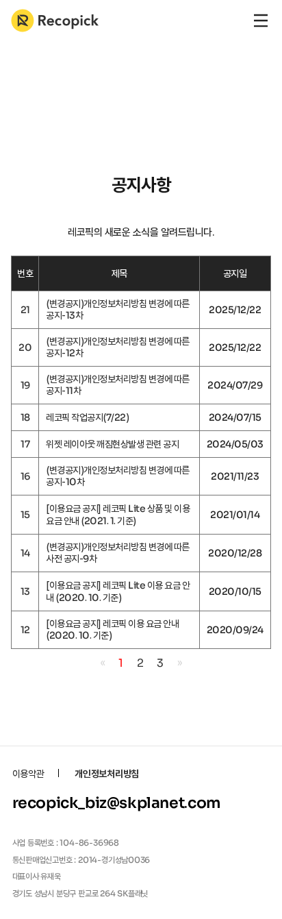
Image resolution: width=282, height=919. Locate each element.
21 (25, 309)
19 (25, 385)
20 (24, 347)
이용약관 (28, 773)
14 (25, 553)
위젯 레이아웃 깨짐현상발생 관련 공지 (112, 444)
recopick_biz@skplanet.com (116, 802)
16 (25, 476)
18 (25, 417)
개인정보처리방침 (107, 773)
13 (25, 591)
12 (25, 629)
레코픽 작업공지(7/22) (87, 417)
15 (25, 514)
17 (25, 444)
